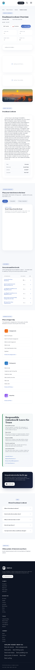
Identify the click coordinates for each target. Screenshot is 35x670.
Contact (3, 641)
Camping (4, 604)
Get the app (9, 484)
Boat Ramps (4, 606)
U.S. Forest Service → (10, 463)
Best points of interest (11, 655)
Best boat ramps (9, 652)
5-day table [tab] (12, 201)
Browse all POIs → (8, 400)
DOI (15, 667)
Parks (3, 608)
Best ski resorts (9, 647)
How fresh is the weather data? (12, 514)
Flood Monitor (5, 624)
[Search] (26, 3)
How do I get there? (9, 525)
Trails (3, 610)
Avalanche (4, 591)
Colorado (16, 9)
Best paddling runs (22, 652)
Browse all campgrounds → (10, 354)
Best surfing (8, 658)
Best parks (7, 650)
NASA (13, 667)
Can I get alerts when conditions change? (15, 530)
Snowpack (4, 583)
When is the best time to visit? (12, 519)
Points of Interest (9, 9)
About (3, 633)
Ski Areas (4, 598)
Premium (4, 635)
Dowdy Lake (7, 383)
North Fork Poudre (8, 335)
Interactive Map (5, 618)
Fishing (4, 602)
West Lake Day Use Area (10, 377)
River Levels (4, 589)
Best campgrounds (21, 647)
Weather (4, 626)
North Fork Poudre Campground (11, 338)
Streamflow (4, 585)
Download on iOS (8, 576)
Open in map (25, 26)
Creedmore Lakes (8, 374)
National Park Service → (10, 458)
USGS (5, 667)
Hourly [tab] (5, 201)
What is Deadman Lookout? (11, 508)
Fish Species (5, 622)
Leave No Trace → (9, 456)
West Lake (7, 380)
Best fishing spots (18, 650)
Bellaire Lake (7, 345)
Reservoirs (4, 587)
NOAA (8, 667)
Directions (16, 26)
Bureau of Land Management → (12, 460)
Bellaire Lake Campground (10, 341)
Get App (21, 2)
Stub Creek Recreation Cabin (11, 348)
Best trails (23, 655)
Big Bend (6, 351)
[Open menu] (31, 3)
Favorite (6, 26)
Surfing (3, 611)
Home (3, 9)
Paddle (3, 600)
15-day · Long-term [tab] (23, 201)
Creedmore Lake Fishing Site (11, 371)
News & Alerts (5, 620)
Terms (3, 637)
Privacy (3, 639)
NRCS (11, 667)
